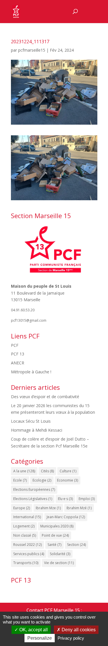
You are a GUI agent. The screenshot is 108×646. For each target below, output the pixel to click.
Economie (67, 480)
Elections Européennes (34, 489)
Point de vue (55, 535)
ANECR (17, 363)
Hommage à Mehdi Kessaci (36, 430)
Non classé (24, 535)
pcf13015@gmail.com (28, 320)
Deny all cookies (78, 629)
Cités (47, 471)
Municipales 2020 (56, 526)
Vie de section (59, 562)
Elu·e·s (65, 498)
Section (76, 544)
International (27, 516)
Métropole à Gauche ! (31, 372)
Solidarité (60, 553)
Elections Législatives (32, 498)
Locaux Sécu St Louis (31, 421)
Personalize (39, 638)
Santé (54, 544)
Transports (25, 562)
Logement (24, 526)
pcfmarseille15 (31, 50)
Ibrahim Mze (48, 507)
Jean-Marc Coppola (66, 516)
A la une (24, 471)
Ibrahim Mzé (79, 507)
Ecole (20, 480)
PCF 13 (17, 354)
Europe (21, 507)
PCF (14, 345)
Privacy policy (71, 638)
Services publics (28, 553)
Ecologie (42, 480)
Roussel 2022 (27, 544)
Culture (68, 471)
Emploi (87, 498)
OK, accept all (33, 629)
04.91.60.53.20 (23, 310)
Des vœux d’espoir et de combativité (45, 396)
